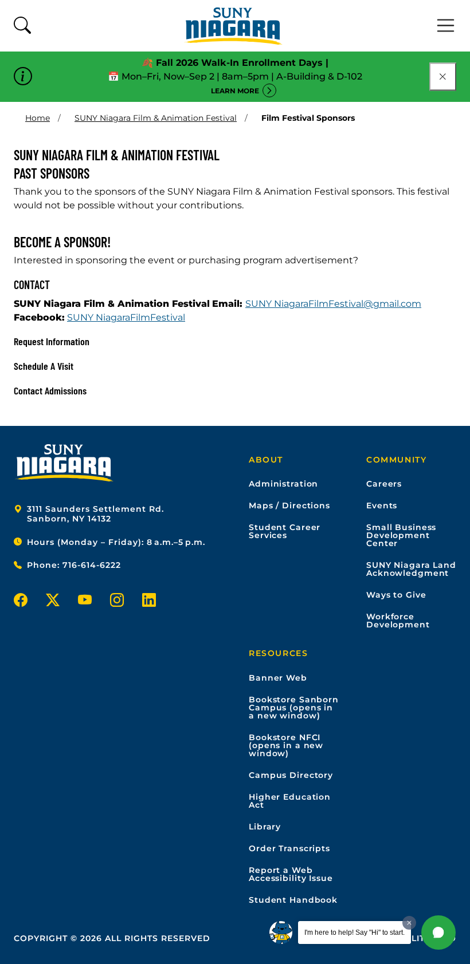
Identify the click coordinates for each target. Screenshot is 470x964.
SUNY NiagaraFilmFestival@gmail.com (333, 303)
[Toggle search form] (22, 26)
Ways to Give (396, 595)
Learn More (235, 90)
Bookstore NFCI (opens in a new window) (286, 745)
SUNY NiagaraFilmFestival (126, 317)
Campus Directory (291, 775)
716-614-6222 (91, 565)
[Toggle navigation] (446, 26)
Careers (384, 484)
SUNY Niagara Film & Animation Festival (156, 118)
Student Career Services (284, 531)
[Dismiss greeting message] (409, 923)
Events (381, 505)
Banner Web (278, 678)
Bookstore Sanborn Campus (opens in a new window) (294, 707)
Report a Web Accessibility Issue (291, 874)
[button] (438, 932)
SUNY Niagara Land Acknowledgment (411, 569)
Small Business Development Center (401, 535)
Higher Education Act (290, 801)
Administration (283, 484)
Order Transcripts (289, 848)
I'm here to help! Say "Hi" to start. (354, 933)
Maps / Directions (289, 505)
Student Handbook (293, 900)
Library (265, 826)
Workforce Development (398, 620)
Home (37, 118)
